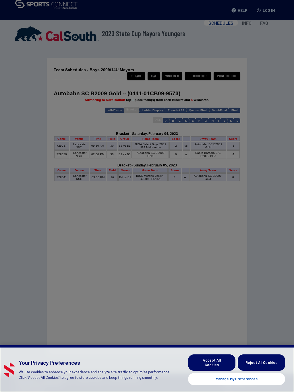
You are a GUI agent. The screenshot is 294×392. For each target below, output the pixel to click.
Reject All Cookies (261, 362)
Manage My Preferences (237, 379)
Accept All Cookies (211, 362)
